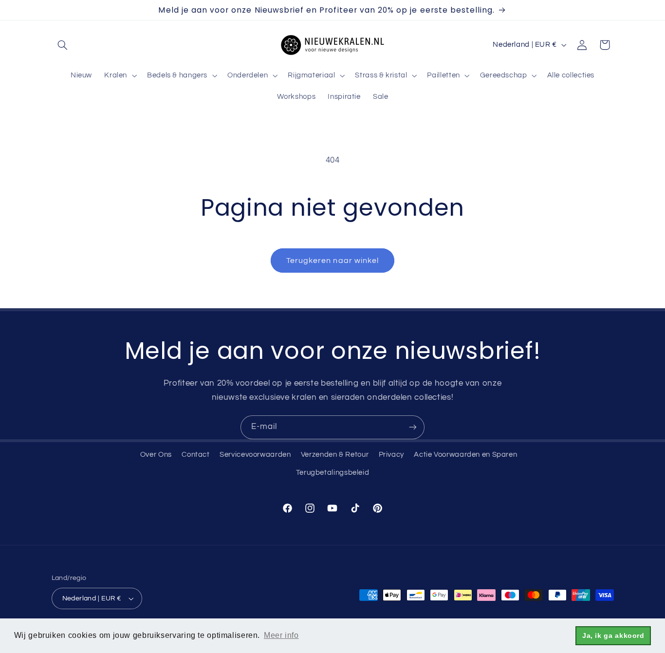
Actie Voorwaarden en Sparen (465, 454)
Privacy (391, 454)
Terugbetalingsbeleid (332, 472)
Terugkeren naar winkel (332, 260)
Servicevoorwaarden (255, 454)
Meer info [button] (281, 635)
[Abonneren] (413, 427)
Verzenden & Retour (335, 454)
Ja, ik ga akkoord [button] (613, 635)
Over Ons (156, 454)
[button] (63, 45)
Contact (195, 454)
